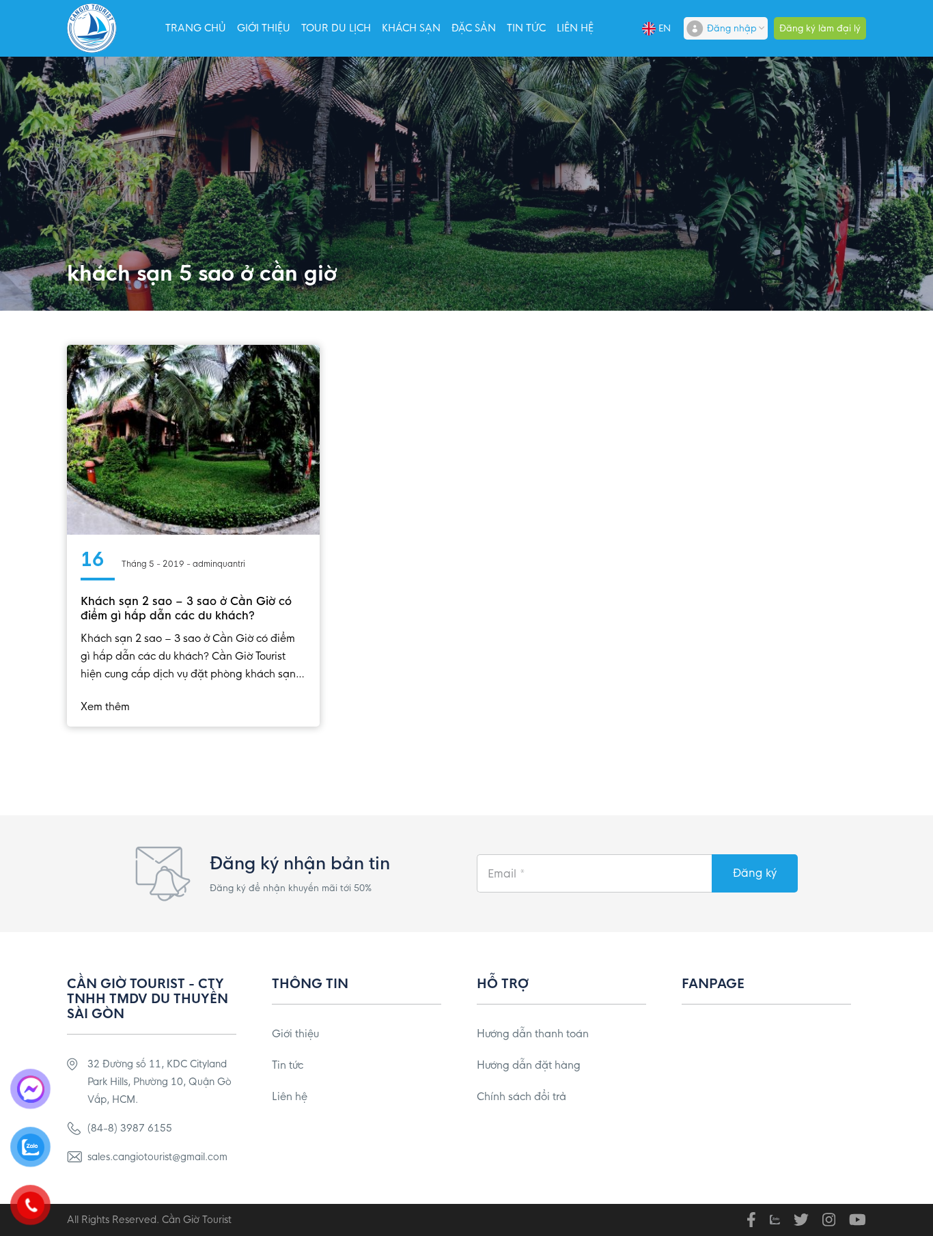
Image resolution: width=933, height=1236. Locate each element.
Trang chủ (195, 28)
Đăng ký (755, 873)
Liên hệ (575, 28)
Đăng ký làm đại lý (820, 28)
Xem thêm (105, 706)
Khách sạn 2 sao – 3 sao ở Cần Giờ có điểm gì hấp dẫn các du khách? (186, 608)
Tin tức (526, 28)
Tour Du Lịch (336, 28)
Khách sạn (411, 28)
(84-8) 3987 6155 (129, 1128)
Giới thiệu (263, 28)
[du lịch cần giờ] (92, 28)
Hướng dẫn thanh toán (533, 1033)
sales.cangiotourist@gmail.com (157, 1157)
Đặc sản (473, 28)
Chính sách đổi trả (521, 1096)
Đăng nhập (732, 28)
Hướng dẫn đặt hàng (529, 1064)
